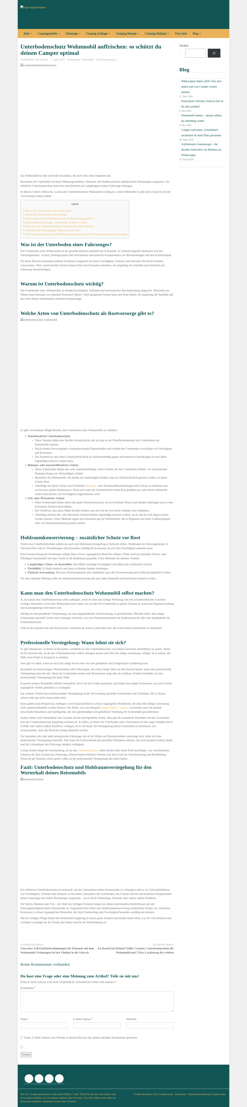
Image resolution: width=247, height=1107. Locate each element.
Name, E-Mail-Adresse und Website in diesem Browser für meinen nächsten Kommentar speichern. (81, 1037)
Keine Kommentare (106, 59)
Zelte (27, 33)
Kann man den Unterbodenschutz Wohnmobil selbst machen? (58, 226)
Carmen (44, 59)
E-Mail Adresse (83, 1019)
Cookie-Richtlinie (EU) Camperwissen (153, 1094)
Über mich (181, 33)
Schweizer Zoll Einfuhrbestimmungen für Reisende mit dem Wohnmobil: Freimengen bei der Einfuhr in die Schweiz (57, 949)
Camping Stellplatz (156, 33)
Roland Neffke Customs (114, 707)
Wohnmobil (88, 59)
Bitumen (91, 485)
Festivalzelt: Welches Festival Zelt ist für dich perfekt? (202, 104)
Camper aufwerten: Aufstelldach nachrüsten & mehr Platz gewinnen (201, 132)
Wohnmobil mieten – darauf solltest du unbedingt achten (201, 118)
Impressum (180, 1094)
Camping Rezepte (126, 33)
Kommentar (28, 988)
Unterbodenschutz (88, 750)
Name (24, 1019)
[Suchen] (214, 53)
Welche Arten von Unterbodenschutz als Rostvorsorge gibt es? (58, 218)
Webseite (131, 1019)
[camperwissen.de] (53, 14)
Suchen (183, 45)
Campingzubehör (48, 33)
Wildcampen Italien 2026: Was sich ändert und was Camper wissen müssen (201, 87)
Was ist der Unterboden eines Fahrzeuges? (47, 210)
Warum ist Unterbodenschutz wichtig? (45, 214)
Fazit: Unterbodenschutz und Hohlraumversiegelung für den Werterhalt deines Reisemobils (74, 234)
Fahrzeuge (72, 33)
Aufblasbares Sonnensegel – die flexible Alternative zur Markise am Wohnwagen (201, 150)
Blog (196, 33)
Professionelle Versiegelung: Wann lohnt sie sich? (51, 230)
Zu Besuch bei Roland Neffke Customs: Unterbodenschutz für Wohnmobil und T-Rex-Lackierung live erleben (135, 949)
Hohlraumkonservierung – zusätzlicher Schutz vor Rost (54, 222)
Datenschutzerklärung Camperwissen (207, 1094)
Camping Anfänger (97, 33)
